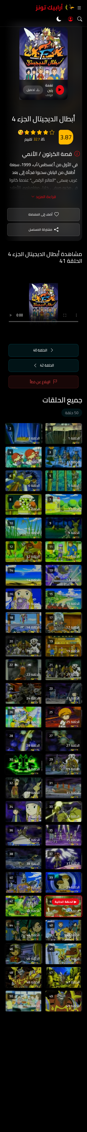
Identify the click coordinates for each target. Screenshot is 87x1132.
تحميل (31, 90)
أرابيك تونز (49, 7)
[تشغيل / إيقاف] (60, 90)
